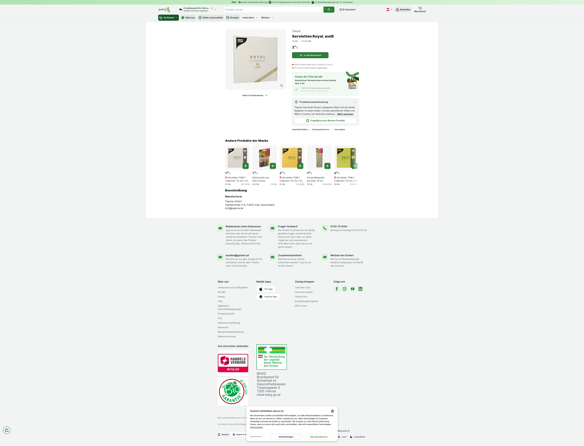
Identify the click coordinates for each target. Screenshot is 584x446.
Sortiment (169, 17)
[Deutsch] (389, 10)
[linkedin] (360, 289)
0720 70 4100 (338, 226)
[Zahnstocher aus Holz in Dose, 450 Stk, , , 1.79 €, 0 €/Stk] (264, 157)
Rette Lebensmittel (213, 17)
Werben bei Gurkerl (342, 255)
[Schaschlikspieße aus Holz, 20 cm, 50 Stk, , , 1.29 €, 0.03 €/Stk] (319, 157)
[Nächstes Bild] (352, 156)
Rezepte (234, 17)
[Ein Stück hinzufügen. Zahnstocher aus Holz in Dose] (273, 166)
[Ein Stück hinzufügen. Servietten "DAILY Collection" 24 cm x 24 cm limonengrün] (355, 166)
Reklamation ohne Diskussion (243, 226)
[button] (403, 9)
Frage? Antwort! (288, 226)
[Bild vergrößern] (281, 85)
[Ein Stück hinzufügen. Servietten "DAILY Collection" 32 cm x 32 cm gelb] (300, 166)
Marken (265, 17)
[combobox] (273, 10)
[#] (271, 357)
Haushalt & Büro (300, 129)
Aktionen (190, 17)
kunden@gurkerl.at (237, 255)
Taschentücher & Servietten (321, 129)
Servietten (340, 129)
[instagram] (345, 289)
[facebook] (337, 289)
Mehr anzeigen (345, 114)
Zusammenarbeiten (290, 255)
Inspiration (248, 17)
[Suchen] (328, 10)
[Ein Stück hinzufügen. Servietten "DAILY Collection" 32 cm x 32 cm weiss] (246, 166)
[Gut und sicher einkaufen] (233, 391)
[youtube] (352, 289)
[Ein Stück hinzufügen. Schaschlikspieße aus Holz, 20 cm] (327, 166)
